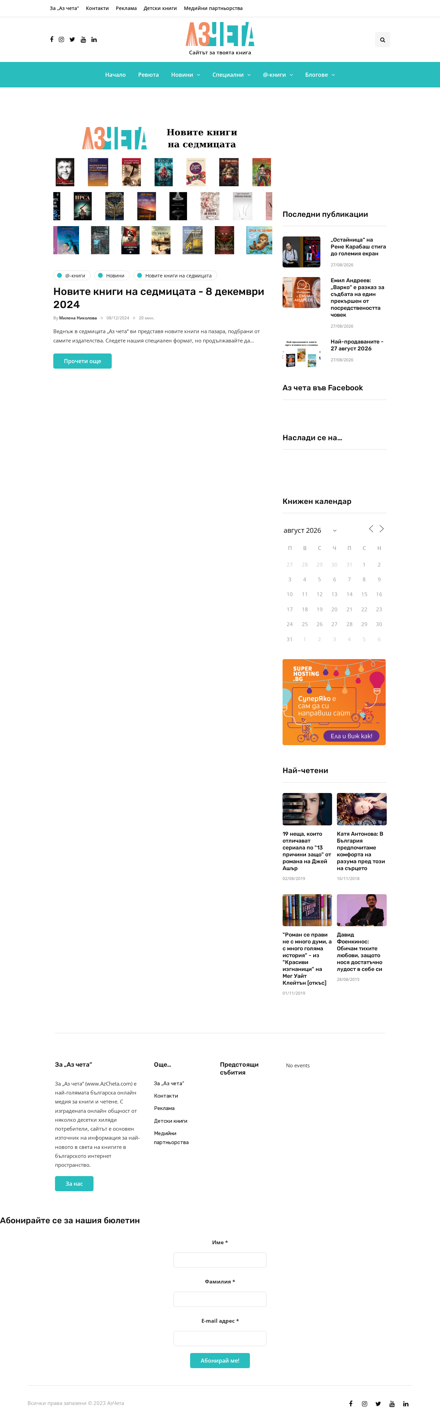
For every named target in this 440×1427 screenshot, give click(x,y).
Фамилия (220, 1281)
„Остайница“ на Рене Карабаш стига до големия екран (358, 246)
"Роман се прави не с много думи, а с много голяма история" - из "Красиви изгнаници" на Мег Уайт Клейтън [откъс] (307, 958)
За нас (74, 1183)
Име (220, 1242)
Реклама (126, 8)
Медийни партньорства (213, 8)
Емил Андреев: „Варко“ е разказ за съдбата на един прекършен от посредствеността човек (357, 297)
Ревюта (148, 74)
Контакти (97, 8)
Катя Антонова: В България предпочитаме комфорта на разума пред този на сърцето (361, 851)
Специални (228, 74)
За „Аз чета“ (64, 8)
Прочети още (82, 361)
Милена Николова (78, 318)
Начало (115, 74)
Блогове (316, 74)
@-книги (274, 74)
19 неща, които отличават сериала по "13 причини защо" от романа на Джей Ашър (307, 851)
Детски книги (160, 8)
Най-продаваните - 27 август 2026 (357, 345)
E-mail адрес (220, 1320)
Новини (182, 74)
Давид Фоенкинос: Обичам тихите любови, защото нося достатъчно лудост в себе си (359, 951)
